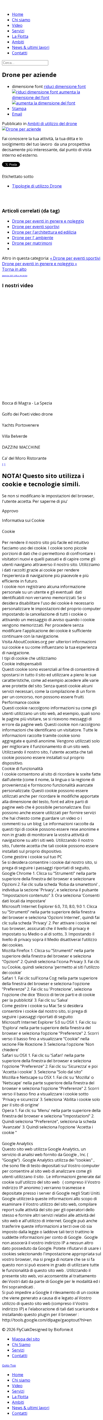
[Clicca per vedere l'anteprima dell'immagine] (21, 129)
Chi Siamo (21, 1344)
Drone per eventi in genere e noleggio (48, 221)
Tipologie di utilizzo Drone (37, 186)
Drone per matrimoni (32, 243)
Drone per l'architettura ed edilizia (44, 232)
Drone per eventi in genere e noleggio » (39, 263)
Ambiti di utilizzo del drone (52, 123)
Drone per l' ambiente (32, 237)
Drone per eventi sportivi (35, 226)
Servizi (18, 1350)
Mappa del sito (26, 1339)
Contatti (19, 1355)
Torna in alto (14, 269)
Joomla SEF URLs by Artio (14, 275)
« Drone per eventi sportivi (75, 258)
